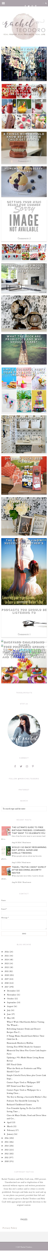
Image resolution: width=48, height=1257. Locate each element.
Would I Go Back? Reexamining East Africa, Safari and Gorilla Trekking (29, 850)
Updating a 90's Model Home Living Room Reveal (24, 268)
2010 (7, 1161)
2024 (7, 959)
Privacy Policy (10, 1228)
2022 (7, 967)
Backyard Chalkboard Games (24, 643)
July (9, 1010)
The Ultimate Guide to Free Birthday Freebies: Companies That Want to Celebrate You (28, 830)
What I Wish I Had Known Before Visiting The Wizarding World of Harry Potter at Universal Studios (24, 55)
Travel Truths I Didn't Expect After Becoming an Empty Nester (29, 870)
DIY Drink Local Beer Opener (24, 460)
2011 (7, 1157)
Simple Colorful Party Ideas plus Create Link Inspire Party (24, 372)
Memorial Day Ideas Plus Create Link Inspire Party (24, 249)
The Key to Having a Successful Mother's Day (24, 543)
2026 (7, 952)
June (9, 1014)
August (10, 1006)
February (11, 1130)
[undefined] (24, 218)
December (12, 990)
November (12, 994)
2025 (7, 955)
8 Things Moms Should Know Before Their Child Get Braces (24, 137)
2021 (7, 971)
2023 (7, 963)
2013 (7, 1150)
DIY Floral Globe (24, 297)
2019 (7, 979)
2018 (7, 983)
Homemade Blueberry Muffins (24, 170)
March (10, 1126)
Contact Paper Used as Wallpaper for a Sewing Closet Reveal (24, 502)
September (12, 1002)
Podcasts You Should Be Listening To (24, 611)
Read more (27, 842)
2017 (7, 987)
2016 (7, 1138)
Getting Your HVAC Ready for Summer (24, 203)
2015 (7, 1142)
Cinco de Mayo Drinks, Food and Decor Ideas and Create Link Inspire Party (24, 655)
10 (30, 532)
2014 (7, 1146)
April (9, 1122)
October (11, 998)
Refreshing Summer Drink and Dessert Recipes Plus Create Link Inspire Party (24, 90)
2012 (7, 1153)
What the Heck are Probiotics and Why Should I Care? (24, 339)
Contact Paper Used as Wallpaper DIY (24, 419)
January (10, 1134)
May (9, 1018)
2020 (7, 975)
